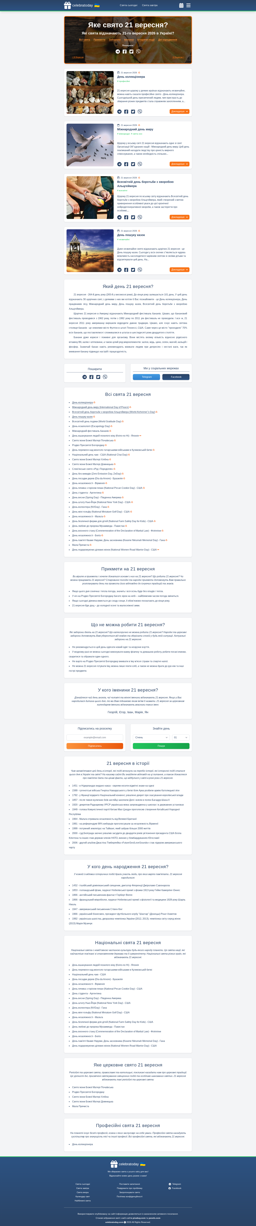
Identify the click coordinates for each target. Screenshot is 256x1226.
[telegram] (118, 51)
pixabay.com (139, 1218)
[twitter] (131, 51)
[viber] (138, 51)
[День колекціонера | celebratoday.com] (90, 92)
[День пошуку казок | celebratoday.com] (90, 250)
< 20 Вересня (78, 57)
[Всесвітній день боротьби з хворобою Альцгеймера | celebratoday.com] (90, 197)
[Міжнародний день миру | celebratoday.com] (90, 145)
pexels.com (154, 1218)
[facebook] (124, 51)
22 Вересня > (178, 57)
